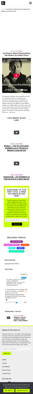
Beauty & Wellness (12, 244)
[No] (31, 388)
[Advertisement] (16, 31)
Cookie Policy (6, 373)
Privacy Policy (6, 370)
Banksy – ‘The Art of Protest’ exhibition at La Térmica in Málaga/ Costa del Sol (16, 148)
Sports (20, 248)
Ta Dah (3, 9)
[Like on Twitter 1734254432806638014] (21, 302)
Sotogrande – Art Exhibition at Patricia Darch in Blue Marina (16, 178)
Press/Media (6, 366)
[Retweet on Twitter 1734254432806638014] (18, 302)
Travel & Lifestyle (16, 251)
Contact (4, 363)
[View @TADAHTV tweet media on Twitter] (7, 300)
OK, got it (9, 390)
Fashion (25, 244)
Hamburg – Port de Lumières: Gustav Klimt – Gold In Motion (21, 319)
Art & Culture (17, 144)
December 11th (10, 302)
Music (12, 248)
